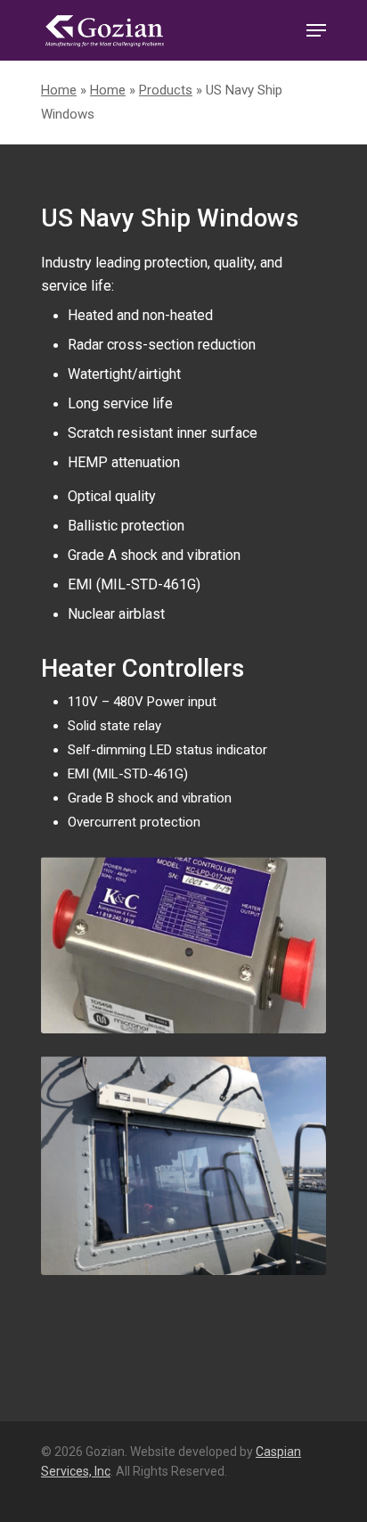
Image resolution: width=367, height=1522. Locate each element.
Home (59, 90)
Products (165, 90)
